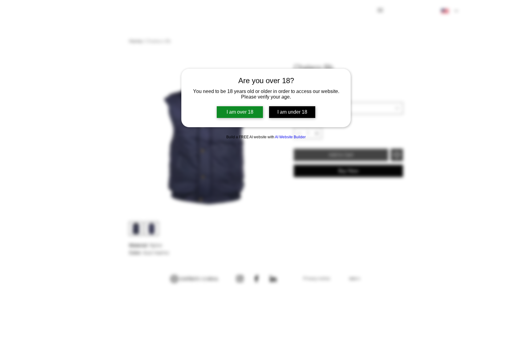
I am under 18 (292, 112)
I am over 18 (240, 112)
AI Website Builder (290, 137)
